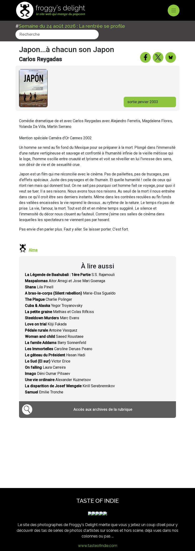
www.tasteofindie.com (97, 545)
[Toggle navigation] (174, 10)
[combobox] (57, 34)
